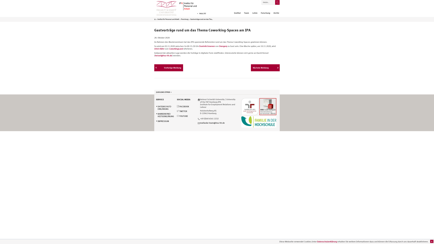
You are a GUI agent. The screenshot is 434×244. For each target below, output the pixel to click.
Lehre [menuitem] (254, 13)
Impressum (163, 121)
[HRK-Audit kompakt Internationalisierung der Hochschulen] (267, 106)
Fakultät (202, 13)
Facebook (184, 106)
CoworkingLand (176, 49)
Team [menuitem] (246, 13)
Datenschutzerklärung (327, 241)
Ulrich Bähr (159, 49)
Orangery (223, 46)
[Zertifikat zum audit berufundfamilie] (249, 106)
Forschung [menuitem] (265, 13)
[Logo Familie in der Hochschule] (258, 121)
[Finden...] (277, 2)
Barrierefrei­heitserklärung (166, 115)
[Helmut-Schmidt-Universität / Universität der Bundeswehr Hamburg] (165, 8)
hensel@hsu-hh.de (163, 55)
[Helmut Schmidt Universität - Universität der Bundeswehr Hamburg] (188, 6)
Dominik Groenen (207, 46)
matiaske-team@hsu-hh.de (212, 123)
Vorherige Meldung (172, 68)
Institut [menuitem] (237, 13)
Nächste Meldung (261, 68)
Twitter (183, 111)
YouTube (183, 116)
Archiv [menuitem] (276, 13)
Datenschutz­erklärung (165, 107)
